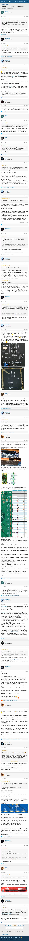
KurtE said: (4, 67)
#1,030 (27, 120)
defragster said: (5, 236)
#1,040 (27, 440)
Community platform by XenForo (11, 939)
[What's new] (24, 1)
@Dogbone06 (21, 75)
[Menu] (1, 1)
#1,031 (27, 142)
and (7, 56)
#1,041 (27, 586)
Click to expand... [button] (14, 247)
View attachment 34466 (6, 913)
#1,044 (27, 671)
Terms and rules (4, 937)
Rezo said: (4, 123)
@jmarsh (18, 92)
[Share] (24, 16)
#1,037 (27, 329)
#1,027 (27, 43)
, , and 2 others (10, 700)
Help (16, 937)
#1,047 (27, 778)
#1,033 (27, 195)
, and (8, 187)
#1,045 (27, 709)
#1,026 (27, 16)
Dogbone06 (4, 8)
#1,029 (27, 105)
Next (19, 925)
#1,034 (27, 233)
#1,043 (27, 647)
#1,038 (27, 398)
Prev (10, 925)
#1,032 (27, 162)
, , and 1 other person (10, 595)
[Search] (27, 1)
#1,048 (27, 845)
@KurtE (13, 76)
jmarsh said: (4, 45)
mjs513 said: (4, 419)
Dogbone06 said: (5, 19)
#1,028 (27, 65)
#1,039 (27, 417)
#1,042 (27, 604)
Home (19, 937)
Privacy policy (11, 937)
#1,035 (27, 263)
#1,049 (27, 872)
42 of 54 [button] (14, 925)
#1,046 (27, 747)
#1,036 (27, 301)
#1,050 (27, 905)
